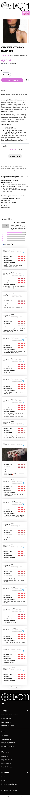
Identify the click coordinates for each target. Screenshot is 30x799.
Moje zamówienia (6, 760)
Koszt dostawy (6, 722)
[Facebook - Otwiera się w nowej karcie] (3, 703)
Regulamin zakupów (7, 746)
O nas (3, 777)
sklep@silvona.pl (6, 207)
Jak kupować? (5, 735)
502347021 (4, 205)
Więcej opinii (15, 687)
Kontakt (3, 780)
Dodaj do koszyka (12, 80)
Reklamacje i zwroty (7, 725)
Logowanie (4, 756)
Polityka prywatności (8, 743)
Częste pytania (6, 739)
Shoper (14, 790)
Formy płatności (6, 718)
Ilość (2, 71)
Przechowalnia (6, 763)
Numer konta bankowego (9, 784)
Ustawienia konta (6, 767)
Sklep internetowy (14, 796)
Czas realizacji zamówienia (9, 715)
